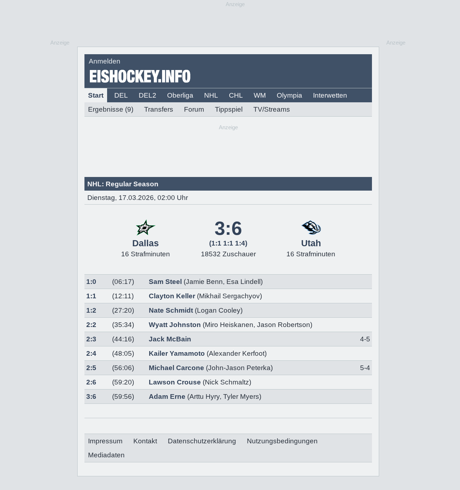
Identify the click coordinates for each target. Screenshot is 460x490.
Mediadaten (106, 455)
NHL (211, 95)
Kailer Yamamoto (177, 353)
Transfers (158, 109)
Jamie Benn (204, 281)
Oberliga (180, 95)
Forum (194, 109)
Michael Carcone (176, 368)
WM (260, 95)
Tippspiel (229, 109)
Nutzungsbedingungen (282, 441)
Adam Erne (167, 396)
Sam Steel (165, 281)
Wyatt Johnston (175, 324)
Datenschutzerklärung (202, 441)
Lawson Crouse (175, 382)
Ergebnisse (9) (110, 109)
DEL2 (147, 95)
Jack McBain (170, 339)
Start (96, 95)
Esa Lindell (243, 281)
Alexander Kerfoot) (238, 353)
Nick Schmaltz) (228, 382)
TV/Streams (271, 109)
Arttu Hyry (204, 396)
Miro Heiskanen (229, 324)
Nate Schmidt (171, 310)
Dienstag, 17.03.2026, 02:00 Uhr (137, 197)
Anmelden (104, 61)
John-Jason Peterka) (240, 368)
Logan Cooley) (220, 310)
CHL (236, 95)
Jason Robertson (283, 324)
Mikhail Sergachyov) (230, 296)
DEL (121, 95)
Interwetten (330, 95)
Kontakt (145, 441)
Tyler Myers (241, 396)
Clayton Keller (172, 296)
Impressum (105, 441)
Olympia (289, 95)
